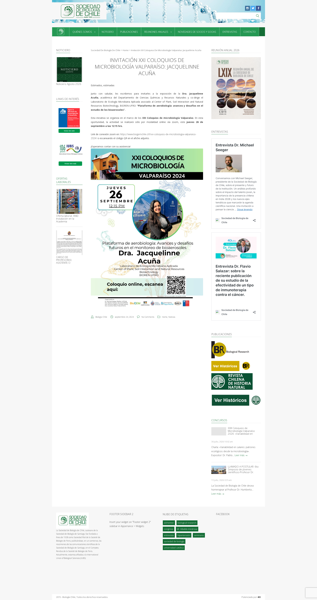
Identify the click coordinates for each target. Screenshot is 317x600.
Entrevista (169, 535)
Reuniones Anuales (156, 31)
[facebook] (258, 8)
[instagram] (247, 8)
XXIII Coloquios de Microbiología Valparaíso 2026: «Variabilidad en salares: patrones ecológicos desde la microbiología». (244, 431)
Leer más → (241, 455)
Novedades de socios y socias (197, 31)
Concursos (219, 420)
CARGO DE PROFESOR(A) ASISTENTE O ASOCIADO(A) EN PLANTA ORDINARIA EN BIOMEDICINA (68, 260)
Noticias (171, 317)
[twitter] (252, 8)
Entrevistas (230, 31)
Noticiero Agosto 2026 (68, 84)
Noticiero (108, 31)
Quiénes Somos (82, 31)
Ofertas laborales (63, 180)
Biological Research (187, 522)
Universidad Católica (174, 547)
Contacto (249, 31)
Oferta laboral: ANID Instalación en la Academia (67, 218)
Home (164, 317)
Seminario (199, 535)
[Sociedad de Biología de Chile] (79, 11)
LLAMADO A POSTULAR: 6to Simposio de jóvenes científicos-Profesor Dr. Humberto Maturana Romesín (243, 469)
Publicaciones (129, 31)
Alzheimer (169, 522)
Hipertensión (183, 535)
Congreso (168, 528)
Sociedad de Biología (174, 541)
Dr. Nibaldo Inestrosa (187, 528)
